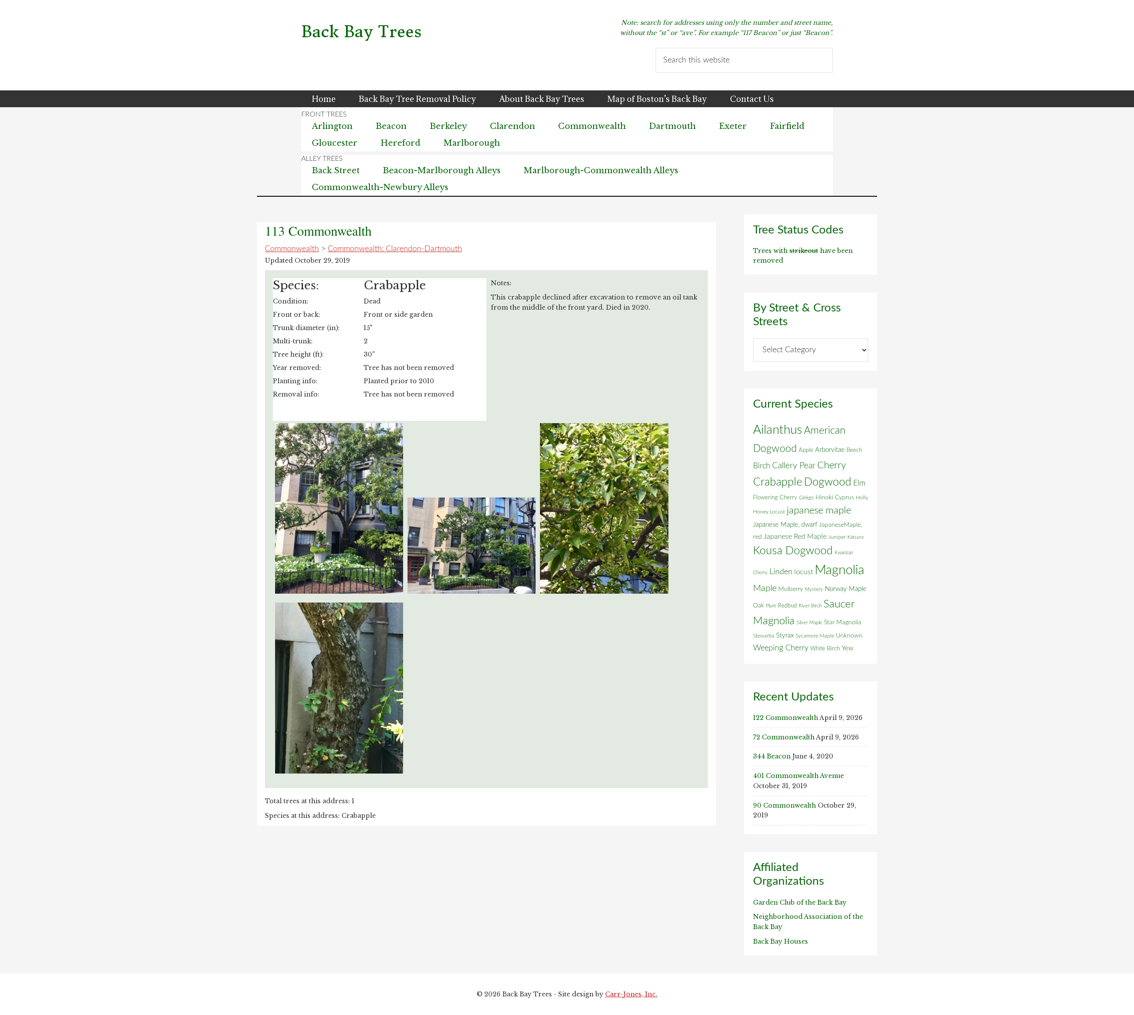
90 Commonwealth (784, 805)
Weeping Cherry (780, 648)
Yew (847, 648)
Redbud (787, 606)
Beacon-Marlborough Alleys (442, 170)
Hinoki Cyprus (835, 497)
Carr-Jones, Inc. (631, 994)
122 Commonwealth (785, 718)
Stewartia (763, 636)
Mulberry (790, 589)
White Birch (825, 649)
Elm (859, 483)
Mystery (814, 589)
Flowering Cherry (775, 497)
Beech (854, 450)
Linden (780, 572)
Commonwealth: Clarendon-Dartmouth (395, 249)
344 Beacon (772, 756)
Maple (765, 588)
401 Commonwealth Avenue (798, 776)
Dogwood (827, 482)
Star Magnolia (842, 622)
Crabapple (777, 482)
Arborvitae (830, 450)
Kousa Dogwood (793, 550)
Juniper (837, 537)
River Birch (810, 605)
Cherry (831, 465)
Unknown (849, 636)
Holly (862, 497)
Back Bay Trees (361, 32)
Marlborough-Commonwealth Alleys (601, 170)
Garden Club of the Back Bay (800, 902)
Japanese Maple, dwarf (785, 524)
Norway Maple (845, 589)
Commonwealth (292, 249)
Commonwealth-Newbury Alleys (380, 187)
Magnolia (839, 570)
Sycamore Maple (815, 636)
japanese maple (819, 510)
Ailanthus (777, 430)
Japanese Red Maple (795, 536)
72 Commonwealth (784, 737)
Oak (758, 606)
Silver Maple (809, 622)
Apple (806, 450)
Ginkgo (806, 497)
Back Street (336, 170)
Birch (761, 466)
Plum (771, 605)
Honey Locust (769, 511)
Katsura (855, 537)
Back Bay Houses (780, 941)
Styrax (785, 635)
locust (803, 572)
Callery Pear (794, 466)
